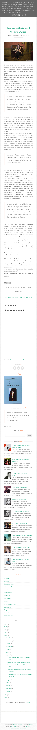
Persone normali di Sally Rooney (21, 547)
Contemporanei (26, 287)
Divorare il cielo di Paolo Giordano (22, 535)
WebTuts (13, 726)
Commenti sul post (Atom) (18, 360)
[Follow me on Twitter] (18, 368)
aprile (7, 683)
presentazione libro (10, 604)
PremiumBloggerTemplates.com (18, 728)
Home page (18, 297)
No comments (25, 35)
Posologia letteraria (17, 724)
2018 (5, 630)
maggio (8, 680)
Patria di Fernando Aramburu (20, 511)
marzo (8, 685)
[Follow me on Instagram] (22, 368)
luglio (7, 652)
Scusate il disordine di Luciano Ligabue (18, 662)
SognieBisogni (8, 613)
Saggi (5, 610)
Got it (24, 15)
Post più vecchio (27, 297)
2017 (5, 632)
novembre (9, 641)
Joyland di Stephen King (19, 499)
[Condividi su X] (9, 283)
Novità (6, 601)
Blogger (28, 702)
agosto (8, 649)
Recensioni (18, 291)
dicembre (8, 638)
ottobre (8, 643)
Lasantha (28, 726)
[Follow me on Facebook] (14, 368)
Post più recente (9, 297)
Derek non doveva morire (19, 487)
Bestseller (7, 578)
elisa (12, 35)
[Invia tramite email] (5, 283)
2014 (5, 697)
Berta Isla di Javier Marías (19, 523)
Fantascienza (8, 593)
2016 (5, 635)
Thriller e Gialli (8, 616)
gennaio (8, 691)
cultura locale (8, 587)
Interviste (7, 595)
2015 (5, 695)
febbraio (8, 688)
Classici (6, 581)
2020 (5, 624)
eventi (6, 590)
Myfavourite (7, 598)
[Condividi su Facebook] (10, 283)
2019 (5, 627)
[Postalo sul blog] (7, 283)
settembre (9, 646)
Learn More (16, 15)
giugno (8, 655)
